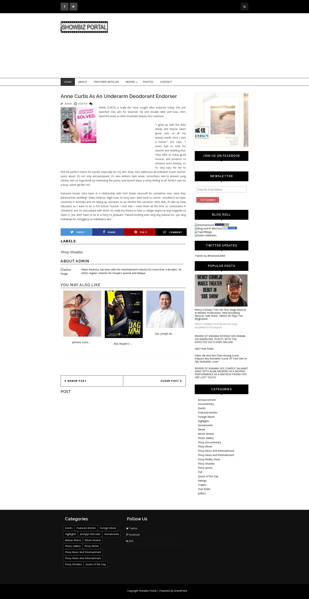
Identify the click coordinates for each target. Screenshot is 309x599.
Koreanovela (205, 425)
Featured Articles (106, 81)
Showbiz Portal (147, 590)
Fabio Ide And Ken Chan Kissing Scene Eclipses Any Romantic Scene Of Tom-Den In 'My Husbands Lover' (221, 358)
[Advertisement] (184, 46)
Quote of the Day (208, 476)
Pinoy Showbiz (71, 252)
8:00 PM (82, 103)
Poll (200, 472)
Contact (166, 81)
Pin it (144, 232)
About (82, 81)
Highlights (203, 421)
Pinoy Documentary (209, 442)
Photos (148, 81)
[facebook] (64, 7)
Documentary (206, 404)
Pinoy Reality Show (209, 459)
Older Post (170, 381)
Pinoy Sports (205, 467)
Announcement (207, 399)
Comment (175, 232)
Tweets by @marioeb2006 (210, 255)
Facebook (134, 534)
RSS (130, 541)
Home (68, 81)
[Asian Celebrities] (206, 235)
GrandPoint (180, 590)
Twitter (133, 528)
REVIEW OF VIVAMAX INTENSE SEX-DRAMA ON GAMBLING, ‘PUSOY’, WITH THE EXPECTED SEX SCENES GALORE (220, 339)
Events (202, 408)
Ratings (202, 480)
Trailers (202, 485)
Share (112, 232)
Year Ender (204, 489)
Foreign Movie (206, 416)
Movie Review (206, 433)
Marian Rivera (73, 540)
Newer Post (77, 381)
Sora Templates (165, 594)
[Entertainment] (204, 225)
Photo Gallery (206, 438)
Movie (201, 429)
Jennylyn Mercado (90, 534)
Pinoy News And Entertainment (216, 455)
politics (202, 493)
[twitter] (73, 7)
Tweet (80, 232)
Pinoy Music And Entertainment (216, 450)
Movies (130, 81)
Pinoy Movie (205, 446)
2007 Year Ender (204, 348)
